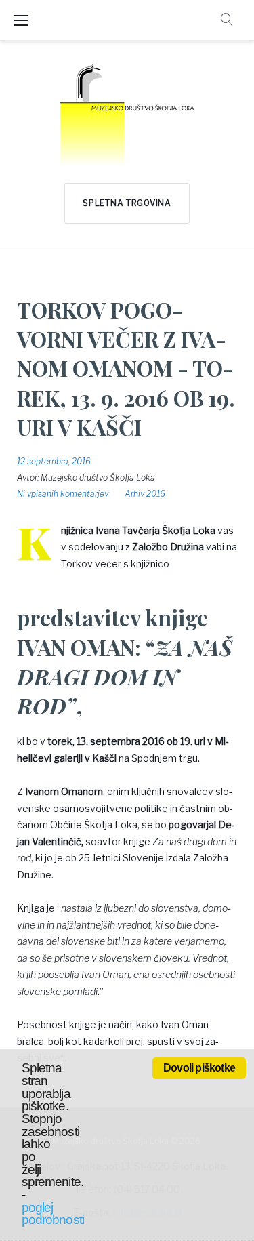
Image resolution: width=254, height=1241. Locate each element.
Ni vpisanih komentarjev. (63, 494)
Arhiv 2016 (145, 494)
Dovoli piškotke (199, 1068)
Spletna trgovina (127, 203)
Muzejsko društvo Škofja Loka (98, 477)
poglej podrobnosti (53, 1213)
